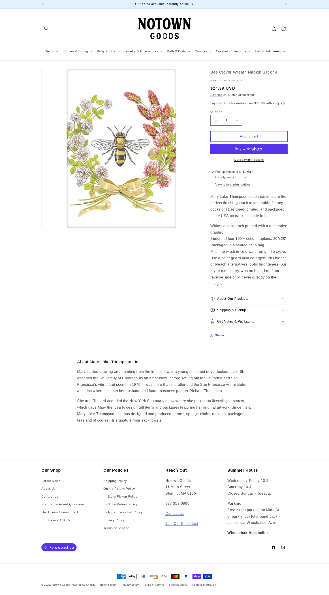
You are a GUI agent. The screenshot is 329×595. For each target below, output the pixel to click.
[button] (46, 29)
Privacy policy (130, 584)
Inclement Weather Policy (123, 512)
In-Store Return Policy (120, 504)
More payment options (249, 159)
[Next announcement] (286, 4)
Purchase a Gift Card (57, 520)
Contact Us (49, 496)
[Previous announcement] (43, 4)
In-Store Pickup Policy (120, 496)
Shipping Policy (115, 481)
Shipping (216, 95)
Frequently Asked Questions (63, 504)
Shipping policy (178, 584)
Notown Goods (61, 584)
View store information (232, 184)
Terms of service (153, 584)
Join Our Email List (181, 523)
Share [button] (219, 335)
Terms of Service (116, 528)
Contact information (204, 584)
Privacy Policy (114, 520)
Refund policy (108, 584)
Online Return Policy (119, 488)
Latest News (50, 481)
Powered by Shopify (83, 584)
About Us (48, 488)
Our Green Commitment (59, 512)
